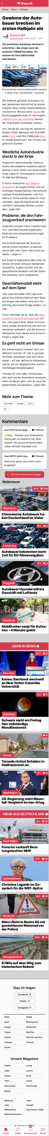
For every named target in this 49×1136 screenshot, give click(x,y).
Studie (36, 111)
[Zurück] (1, 3)
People (7, 1027)
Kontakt (29, 1105)
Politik (29, 1017)
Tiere (6, 1081)
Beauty (7, 1091)
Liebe (6, 1070)
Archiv (7, 1047)
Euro (12, 136)
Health (7, 1065)
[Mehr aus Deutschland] (24, 814)
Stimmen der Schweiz (36, 1037)
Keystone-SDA (17, 35)
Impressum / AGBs (35, 1109)
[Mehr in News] (24, 646)
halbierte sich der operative (18, 119)
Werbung (8, 1100)
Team (28, 1100)
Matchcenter (32, 1022)
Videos (7, 1032)
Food (28, 1076)
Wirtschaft (31, 1027)
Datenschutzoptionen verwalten (14, 1114)
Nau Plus (30, 1032)
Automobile (9, 1086)
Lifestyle (8, 1042)
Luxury (29, 1070)
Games (7, 1037)
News (14, 9)
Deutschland (16, 38)
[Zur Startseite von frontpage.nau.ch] (24, 3)
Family (7, 1076)
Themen (30, 1042)
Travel (29, 1081)
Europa (24, 9)
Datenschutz (10, 1109)
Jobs (6, 1105)
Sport (7, 1022)
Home (5, 9)
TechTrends (31, 1086)
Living (29, 1065)
